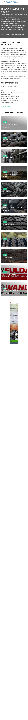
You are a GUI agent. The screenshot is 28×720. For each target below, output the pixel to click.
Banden (7, 34)
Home (2, 34)
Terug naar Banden (5, 106)
